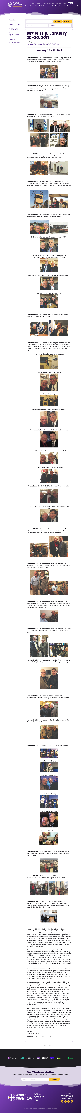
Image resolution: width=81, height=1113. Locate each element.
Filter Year (30, 25)
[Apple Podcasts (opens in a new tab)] (12, 1058)
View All (67, 21)
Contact (65, 3)
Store (78, 6)
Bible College (55, 3)
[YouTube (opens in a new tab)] (65, 1101)
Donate (70, 3)
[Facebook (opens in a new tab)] (62, 1101)
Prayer (60, 3)
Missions (52, 6)
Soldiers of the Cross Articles (13, 28)
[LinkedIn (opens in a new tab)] (72, 1101)
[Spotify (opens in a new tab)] (68, 1058)
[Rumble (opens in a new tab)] (68, 1101)
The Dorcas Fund (47, 3)
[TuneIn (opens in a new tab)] (22, 1058)
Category (53, 25)
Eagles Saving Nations (61, 6)
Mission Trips (42, 44)
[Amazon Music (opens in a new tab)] (52, 1058)
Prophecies (46, 6)
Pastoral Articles (14, 24)
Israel (57, 44)
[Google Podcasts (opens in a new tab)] (30, 1058)
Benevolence (39, 3)
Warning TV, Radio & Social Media (34, 6)
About (33, 3)
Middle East (51, 44)
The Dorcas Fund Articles (14, 43)
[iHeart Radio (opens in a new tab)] (45, 1058)
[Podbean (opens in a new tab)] (59, 1058)
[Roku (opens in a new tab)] (38, 1058)
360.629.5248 (69, 1097)
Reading (69, 6)
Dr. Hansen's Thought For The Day (14, 34)
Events (74, 6)
